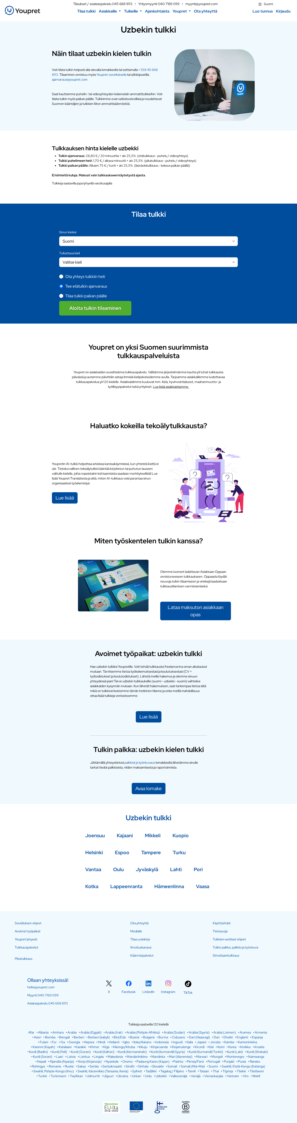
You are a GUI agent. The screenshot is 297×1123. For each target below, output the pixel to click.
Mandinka (158, 1057)
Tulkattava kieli (69, 253)
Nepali (41, 1061)
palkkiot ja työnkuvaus (139, 762)
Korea (232, 1047)
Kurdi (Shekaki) (257, 1052)
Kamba (229, 1042)
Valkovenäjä (179, 1076)
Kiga (106, 1047)
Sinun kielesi (67, 232)
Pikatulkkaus (23, 959)
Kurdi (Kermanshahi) (132, 1052)
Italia (189, 1042)
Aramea (245, 1032)
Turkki (42, 1076)
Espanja (257, 1037)
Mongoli (217, 1057)
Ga (63, 1042)
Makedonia (115, 1057)
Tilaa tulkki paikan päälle (86, 296)
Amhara (58, 1032)
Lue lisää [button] (148, 717)
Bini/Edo (120, 1037)
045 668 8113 (122, 4)
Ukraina (122, 1076)
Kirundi (199, 1047)
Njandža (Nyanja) (62, 1061)
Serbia (94, 1066)
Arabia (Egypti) (90, 1032)
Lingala (99, 1057)
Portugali (213, 1061)
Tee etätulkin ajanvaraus (86, 286)
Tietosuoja (220, 931)
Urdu (148, 1076)
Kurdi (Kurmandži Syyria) (168, 1052)
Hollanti (114, 1042)
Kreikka (245, 1047)
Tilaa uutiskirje (140, 939)
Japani (201, 1042)
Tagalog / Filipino (172, 1071)
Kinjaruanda (159, 1047)
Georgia (74, 1042)
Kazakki (80, 1047)
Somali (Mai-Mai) (193, 1066)
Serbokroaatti (112, 1066)
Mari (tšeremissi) (180, 1057)
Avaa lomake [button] (148, 788)
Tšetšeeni (257, 1071)
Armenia (261, 1032)
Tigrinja (228, 1071)
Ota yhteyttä (139, 923)
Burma (163, 1037)
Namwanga (256, 1057)
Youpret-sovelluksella (112, 75)
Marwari (201, 1057)
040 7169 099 (168, 4)
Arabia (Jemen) (224, 1032)
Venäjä (195, 1076)
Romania (55, 1066)
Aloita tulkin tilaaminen (95, 308)
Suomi (268, 4)
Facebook (129, 992)
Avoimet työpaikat (27, 931)
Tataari (204, 1071)
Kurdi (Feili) (59, 1052)
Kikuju (143, 1047)
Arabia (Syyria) (199, 1032)
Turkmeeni (58, 1076)
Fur (54, 1042)
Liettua (84, 1057)
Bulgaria (149, 1037)
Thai (216, 1071)
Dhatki (228, 1037)
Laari (59, 1057)
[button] (109, 11)
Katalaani (65, 1047)
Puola (242, 1061)
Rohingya (38, 1066)
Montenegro (235, 1057)
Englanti (242, 1037)
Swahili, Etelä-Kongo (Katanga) (243, 1066)
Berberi (79, 1037)
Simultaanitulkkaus (226, 955)
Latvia (71, 1057)
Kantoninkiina (247, 1042)
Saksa (81, 1066)
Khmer (94, 1047)
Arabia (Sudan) (174, 1032)
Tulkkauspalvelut (26, 947)
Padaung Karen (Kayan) (153, 1061)
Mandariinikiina (137, 1057)
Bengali (64, 1037)
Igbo (126, 1042)
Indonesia (162, 1042)
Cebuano (178, 1037)
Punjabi (229, 1061)
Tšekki (241, 1071)
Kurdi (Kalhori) (104, 1052)
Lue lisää (65, 498)
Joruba (215, 1042)
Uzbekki (161, 1076)
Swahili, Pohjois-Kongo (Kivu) (53, 1071)
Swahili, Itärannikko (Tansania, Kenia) (103, 1071)
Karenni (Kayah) (44, 1047)
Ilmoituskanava (140, 947)
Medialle (136, 931)
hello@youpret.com (41, 987)
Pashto (178, 1061)
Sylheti (137, 1071)
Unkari (136, 1076)
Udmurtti (93, 1076)
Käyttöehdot (222, 923)
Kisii (211, 1047)
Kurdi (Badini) (38, 1052)
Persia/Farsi (195, 1061)
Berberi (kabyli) (99, 1037)
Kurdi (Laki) (235, 1052)
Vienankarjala (213, 1076)
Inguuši (178, 1042)
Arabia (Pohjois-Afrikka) (143, 1032)
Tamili (192, 1071)
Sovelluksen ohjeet (28, 923)
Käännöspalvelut (142, 955)
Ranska (255, 1061)
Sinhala (143, 1066)
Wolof (256, 1076)
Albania (43, 1032)
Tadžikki (151, 1071)
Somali (172, 1066)
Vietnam (233, 1076)
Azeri (37, 1037)
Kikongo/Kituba (124, 1047)
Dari (217, 1037)
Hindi (101, 1042)
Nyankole (112, 1061)
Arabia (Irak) (114, 1032)
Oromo (127, 1061)
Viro (246, 1076)
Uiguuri (108, 1076)
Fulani (44, 1042)
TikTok (188, 993)
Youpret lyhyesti (26, 939)
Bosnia (134, 1037)
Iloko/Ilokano (142, 1042)
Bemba (50, 1037)
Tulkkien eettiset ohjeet (229, 939)
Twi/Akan (76, 1076)
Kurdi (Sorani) (42, 1057)
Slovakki (158, 1066)
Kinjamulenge (181, 1047)
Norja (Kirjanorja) (90, 1061)
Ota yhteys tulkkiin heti (85, 276)
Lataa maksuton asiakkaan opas (195, 611)
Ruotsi (69, 1066)
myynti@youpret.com (201, 4)
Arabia (72, 1032)
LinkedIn (148, 992)
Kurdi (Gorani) (81, 1052)
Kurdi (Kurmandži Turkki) (206, 1052)
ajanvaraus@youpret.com (69, 79)
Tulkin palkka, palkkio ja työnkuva (235, 947)
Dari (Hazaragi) (199, 1037)
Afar (31, 1032)
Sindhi (130, 1066)
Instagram (168, 992)
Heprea (89, 1042)
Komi (220, 1047)
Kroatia (259, 1047)
